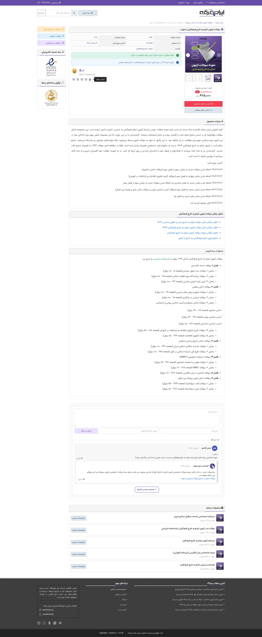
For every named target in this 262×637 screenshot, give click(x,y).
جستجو (41, 13)
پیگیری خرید (198, 2)
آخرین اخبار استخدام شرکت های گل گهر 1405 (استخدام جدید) (199, 594)
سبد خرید (87, 13)
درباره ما (123, 604)
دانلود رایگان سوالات (202, 110)
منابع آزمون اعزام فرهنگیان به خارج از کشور (198, 238)
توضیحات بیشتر (78, 518)
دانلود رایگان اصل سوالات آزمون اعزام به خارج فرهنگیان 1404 (190, 227)
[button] (188, 55)
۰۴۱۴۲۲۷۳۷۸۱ (48, 610)
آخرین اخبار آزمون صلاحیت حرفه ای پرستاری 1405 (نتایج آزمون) (199, 589)
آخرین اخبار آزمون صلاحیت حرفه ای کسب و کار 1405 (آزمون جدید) (198, 599)
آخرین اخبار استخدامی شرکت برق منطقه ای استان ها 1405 (201, 604)
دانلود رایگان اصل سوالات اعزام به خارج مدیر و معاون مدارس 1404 (187, 222)
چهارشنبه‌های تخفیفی (118, 589)
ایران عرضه (219, 22)
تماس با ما (122, 609)
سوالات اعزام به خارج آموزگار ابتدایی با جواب (198, 478)
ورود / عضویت (183, 2)
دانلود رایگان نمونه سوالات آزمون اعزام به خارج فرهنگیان (192, 233)
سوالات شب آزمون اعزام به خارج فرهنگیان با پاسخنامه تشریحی (188, 528)
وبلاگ (124, 599)
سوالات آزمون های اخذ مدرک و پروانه (198, 22)
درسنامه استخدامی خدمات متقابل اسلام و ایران (194, 516)
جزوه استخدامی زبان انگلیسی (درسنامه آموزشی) (194, 552)
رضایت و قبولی (120, 594)
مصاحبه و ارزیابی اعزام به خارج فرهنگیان (197, 564)
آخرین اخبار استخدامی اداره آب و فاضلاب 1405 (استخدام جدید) (199, 609)
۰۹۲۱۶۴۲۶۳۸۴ (48, 614)
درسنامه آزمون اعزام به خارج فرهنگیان (198, 540)
